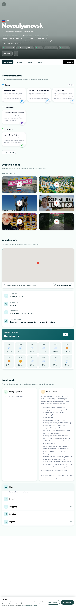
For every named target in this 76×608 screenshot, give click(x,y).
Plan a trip (69, 62)
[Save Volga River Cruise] (22, 145)
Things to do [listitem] (7, 62)
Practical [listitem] (30, 62)
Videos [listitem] (19, 62)
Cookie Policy (24, 605)
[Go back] (4, 4)
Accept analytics (67, 602)
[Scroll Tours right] (72, 85)
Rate (8, 53)
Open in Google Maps (64, 285)
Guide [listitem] (40, 62)
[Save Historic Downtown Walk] (47, 101)
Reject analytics (53, 602)
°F (69, 334)
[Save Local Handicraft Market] (22, 123)
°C (65, 334)
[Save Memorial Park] (22, 101)
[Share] (16, 53)
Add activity (10, 152)
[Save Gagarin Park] (72, 101)
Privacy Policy (33, 605)
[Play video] (19, 184)
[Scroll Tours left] (69, 85)
